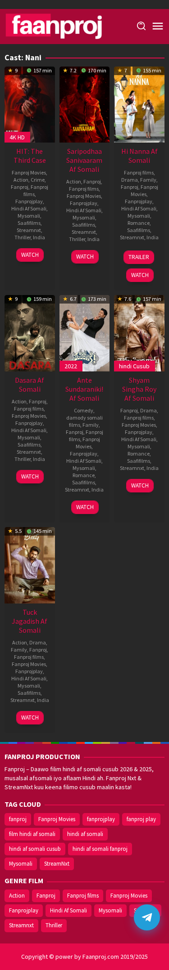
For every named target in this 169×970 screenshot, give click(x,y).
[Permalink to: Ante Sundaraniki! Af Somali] (84, 332)
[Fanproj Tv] (66, 26)
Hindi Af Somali (28, 208)
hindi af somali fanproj (100, 849)
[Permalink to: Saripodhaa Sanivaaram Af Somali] (84, 103)
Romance (139, 222)
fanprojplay (101, 819)
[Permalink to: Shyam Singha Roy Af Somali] (139, 332)
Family (148, 179)
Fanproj (19, 186)
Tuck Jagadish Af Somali (29, 621)
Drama (129, 179)
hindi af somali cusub (35, 849)
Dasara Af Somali (29, 384)
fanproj (18, 819)
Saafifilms (29, 222)
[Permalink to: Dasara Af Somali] (29, 332)
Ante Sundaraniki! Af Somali (84, 388)
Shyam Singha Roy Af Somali (139, 388)
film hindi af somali (32, 834)
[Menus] (157, 26)
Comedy (83, 410)
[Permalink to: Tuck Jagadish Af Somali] (29, 564)
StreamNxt (56, 863)
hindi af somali (85, 834)
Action (21, 179)
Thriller (22, 237)
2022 (70, 366)
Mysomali (29, 215)
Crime (38, 179)
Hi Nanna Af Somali (139, 156)
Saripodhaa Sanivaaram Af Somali (84, 160)
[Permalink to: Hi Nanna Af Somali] (139, 103)
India (39, 237)
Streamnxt (29, 230)
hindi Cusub (134, 366)
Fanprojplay (29, 201)
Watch (30, 255)
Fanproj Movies (29, 172)
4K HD (17, 137)
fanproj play (141, 819)
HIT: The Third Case (30, 156)
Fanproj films (84, 188)
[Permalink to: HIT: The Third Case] (29, 103)
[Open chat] (147, 917)
